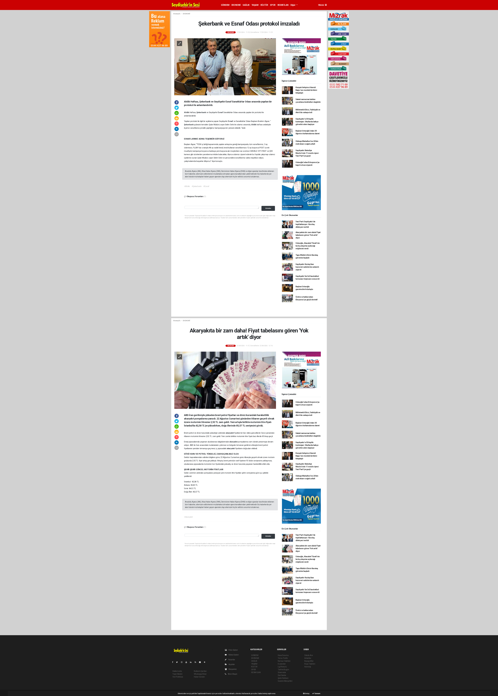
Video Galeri (233, 655)
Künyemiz (232, 669)
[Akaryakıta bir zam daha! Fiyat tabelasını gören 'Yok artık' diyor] (225, 380)
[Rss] (196, 662)
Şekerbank (201, 112)
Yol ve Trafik (283, 658)
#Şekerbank (196, 186)
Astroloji (307, 667)
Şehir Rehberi (283, 678)
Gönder (268, 208)
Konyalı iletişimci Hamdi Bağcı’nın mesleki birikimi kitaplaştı (306, 90)
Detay (307, 693)
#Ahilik (187, 186)
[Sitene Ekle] (205, 662)
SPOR (272, 5)
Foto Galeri (233, 650)
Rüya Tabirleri (309, 664)
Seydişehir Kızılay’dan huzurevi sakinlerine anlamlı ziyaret (307, 267)
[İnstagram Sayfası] (183, 662)
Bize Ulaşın (232, 674)
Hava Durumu (283, 655)
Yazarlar (231, 660)
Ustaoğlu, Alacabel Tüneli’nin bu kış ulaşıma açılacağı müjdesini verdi (308, 246)
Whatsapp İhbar (200, 674)
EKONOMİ (236, 5)
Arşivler (231, 664)
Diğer (293, 5)
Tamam (317, 693)
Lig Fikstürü (282, 667)
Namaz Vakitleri (284, 661)
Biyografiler (309, 661)
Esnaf (220, 112)
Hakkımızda (177, 671)
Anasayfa (177, 14)
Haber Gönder (199, 677)
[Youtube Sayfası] (187, 662)
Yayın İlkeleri (177, 674)
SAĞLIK (246, 5)
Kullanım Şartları (200, 671)
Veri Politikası (177, 677)
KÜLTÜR (264, 5)
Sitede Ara (308, 655)
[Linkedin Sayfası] (192, 662)
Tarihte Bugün (283, 670)
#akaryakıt (188, 517)
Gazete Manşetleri (285, 681)
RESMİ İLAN (283, 5)
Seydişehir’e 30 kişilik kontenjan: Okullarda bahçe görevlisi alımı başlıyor (307, 121)
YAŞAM (255, 5)
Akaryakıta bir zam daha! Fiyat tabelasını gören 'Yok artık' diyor (308, 235)
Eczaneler (282, 664)
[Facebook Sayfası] (173, 662)
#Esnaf (206, 186)
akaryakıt (230, 433)
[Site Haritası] (201, 662)
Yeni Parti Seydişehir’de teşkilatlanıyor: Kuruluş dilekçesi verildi (305, 224)
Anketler (307, 658)
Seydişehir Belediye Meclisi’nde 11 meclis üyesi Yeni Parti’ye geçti (307, 153)
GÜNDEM (225, 5)
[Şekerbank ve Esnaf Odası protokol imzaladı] (225, 67)
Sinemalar (282, 672)
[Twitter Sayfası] (178, 662)
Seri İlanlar (282, 675)
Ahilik (187, 112)
